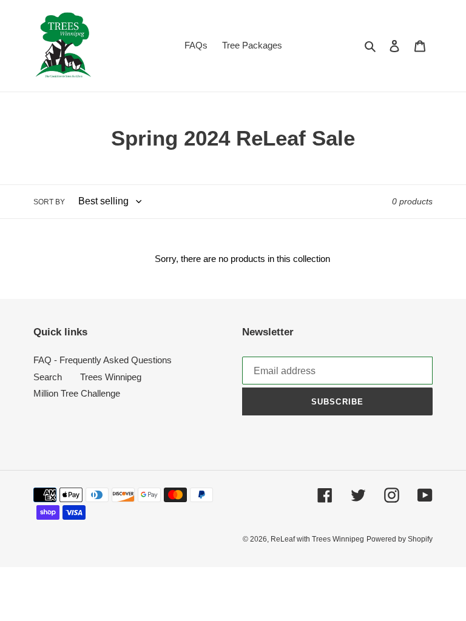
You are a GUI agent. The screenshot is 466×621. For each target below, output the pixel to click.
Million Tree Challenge (76, 393)
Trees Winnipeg (110, 377)
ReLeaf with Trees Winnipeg (317, 539)
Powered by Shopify (399, 539)
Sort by (49, 202)
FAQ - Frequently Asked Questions (102, 360)
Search (47, 377)
